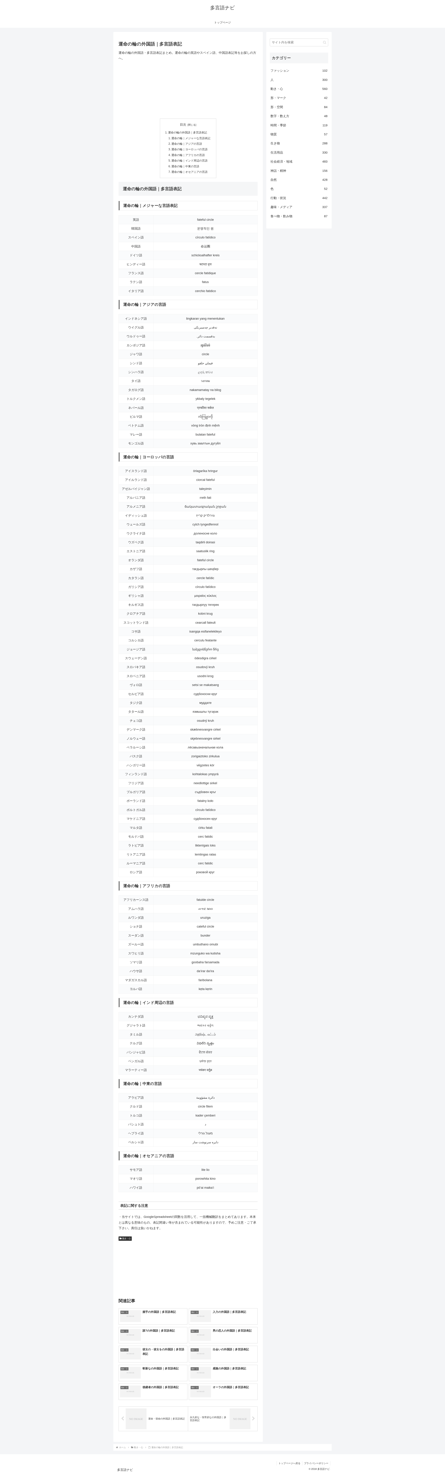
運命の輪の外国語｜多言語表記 (187, 132)
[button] (325, 42)
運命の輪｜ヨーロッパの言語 (189, 149)
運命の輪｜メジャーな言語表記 (190, 138)
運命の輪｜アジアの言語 (186, 143)
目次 (183, 124)
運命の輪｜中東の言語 (185, 166)
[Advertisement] (188, 90)
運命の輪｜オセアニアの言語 (189, 171)
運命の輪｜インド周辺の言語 (189, 160)
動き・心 (126, 1238)
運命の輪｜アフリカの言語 (188, 155)
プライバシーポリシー (316, 1463)
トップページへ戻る (289, 1463)
